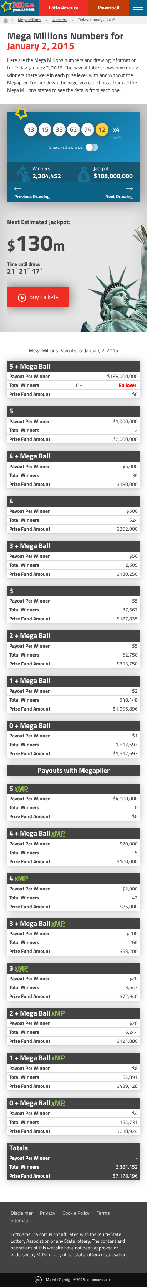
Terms (103, 1213)
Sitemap (19, 1220)
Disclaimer (22, 1213)
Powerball (109, 7)
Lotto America (63, 7)
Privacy (47, 1213)
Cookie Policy (76, 1213)
